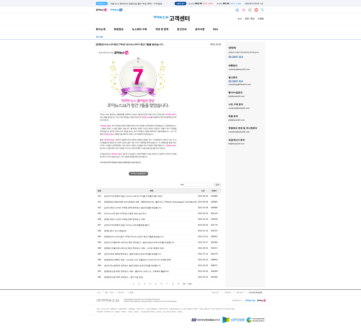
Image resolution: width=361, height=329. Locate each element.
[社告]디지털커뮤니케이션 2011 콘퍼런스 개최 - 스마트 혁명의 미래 (134, 248)
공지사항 (200, 29)
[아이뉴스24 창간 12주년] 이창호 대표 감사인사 (125, 213)
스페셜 (260, 18)
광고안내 (182, 29)
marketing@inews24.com (239, 84)
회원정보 (119, 29)
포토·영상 (250, 18)
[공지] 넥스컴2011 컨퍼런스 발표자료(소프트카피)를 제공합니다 (132, 265)
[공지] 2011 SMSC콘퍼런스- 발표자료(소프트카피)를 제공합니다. (133, 254)
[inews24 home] (108, 300)
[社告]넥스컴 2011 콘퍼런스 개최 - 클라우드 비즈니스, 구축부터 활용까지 (136, 271)
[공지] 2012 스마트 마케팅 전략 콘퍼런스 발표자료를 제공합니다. (133, 208)
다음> (189, 284)
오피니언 (120, 292)
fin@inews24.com (236, 143)
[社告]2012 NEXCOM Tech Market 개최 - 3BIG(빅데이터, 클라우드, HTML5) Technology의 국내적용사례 (150, 202)
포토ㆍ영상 (109, 292)
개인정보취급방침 (255, 292)
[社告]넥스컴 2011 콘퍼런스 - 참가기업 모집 (123, 277)
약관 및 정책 (162, 29)
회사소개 (100, 29)
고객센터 (227, 292)
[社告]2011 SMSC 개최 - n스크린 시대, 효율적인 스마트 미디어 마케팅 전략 (137, 260)
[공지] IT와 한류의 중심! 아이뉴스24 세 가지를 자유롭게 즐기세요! (133, 196)
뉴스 (240, 18)
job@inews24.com (236, 120)
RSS (215, 29)
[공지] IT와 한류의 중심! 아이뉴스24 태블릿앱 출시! (127, 225)
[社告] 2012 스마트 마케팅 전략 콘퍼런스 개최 (124, 219)
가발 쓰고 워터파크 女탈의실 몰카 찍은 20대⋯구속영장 (136, 3)
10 (184, 284)
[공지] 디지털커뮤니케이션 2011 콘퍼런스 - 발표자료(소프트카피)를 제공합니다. (139, 242)
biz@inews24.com (236, 96)
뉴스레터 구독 (139, 29)
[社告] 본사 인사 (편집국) (115, 231)
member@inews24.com (239, 132)
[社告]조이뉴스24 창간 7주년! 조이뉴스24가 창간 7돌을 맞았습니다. (134, 236)
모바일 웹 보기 (237, 300)
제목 (182, 185)
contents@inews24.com (239, 69)
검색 (217, 185)
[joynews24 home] (261, 300)
